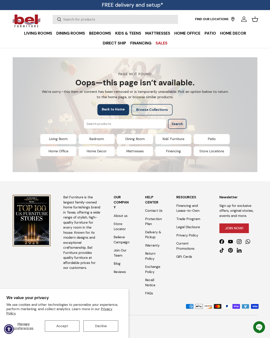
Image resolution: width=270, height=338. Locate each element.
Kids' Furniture (173, 139)
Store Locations (211, 151)
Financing (173, 151)
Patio (212, 139)
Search (177, 124)
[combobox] (115, 19)
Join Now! (234, 228)
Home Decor (97, 151)
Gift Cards (184, 256)
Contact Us (153, 210)
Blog (117, 263)
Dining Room (135, 139)
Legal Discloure (188, 227)
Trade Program (188, 219)
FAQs (149, 293)
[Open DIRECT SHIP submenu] (266, 29)
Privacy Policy (187, 235)
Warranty (152, 245)
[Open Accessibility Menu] (9, 329)
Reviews (120, 271)
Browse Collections (152, 109)
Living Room (58, 139)
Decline (101, 326)
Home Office (58, 151)
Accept (62, 326)
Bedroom (96, 139)
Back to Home (113, 109)
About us (120, 215)
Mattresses (135, 151)
